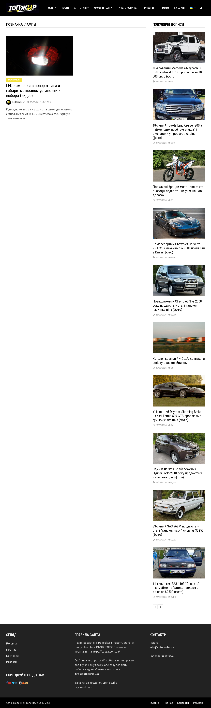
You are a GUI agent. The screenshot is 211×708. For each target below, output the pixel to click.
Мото (165, 7)
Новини (51, 7)
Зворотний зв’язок (162, 656)
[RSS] (23, 683)
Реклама (11, 662)
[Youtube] (10, 683)
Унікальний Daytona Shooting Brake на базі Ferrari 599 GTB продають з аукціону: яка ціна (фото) (177, 416)
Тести (65, 7)
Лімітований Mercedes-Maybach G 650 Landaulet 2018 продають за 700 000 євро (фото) (178, 72)
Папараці (179, 7)
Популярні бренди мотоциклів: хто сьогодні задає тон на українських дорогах (178, 191)
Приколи (148, 7)
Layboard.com (83, 687)
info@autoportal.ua (87, 674)
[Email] (26, 683)
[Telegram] (20, 683)
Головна (11, 643)
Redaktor (20, 102)
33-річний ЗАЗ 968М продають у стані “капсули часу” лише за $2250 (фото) (178, 530)
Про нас (11, 649)
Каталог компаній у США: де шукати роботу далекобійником (179, 361)
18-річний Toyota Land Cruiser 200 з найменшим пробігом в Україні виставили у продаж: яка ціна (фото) (177, 131)
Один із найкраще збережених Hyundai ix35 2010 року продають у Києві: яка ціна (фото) (177, 473)
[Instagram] (17, 683)
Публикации (13, 80)
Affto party (81, 7)
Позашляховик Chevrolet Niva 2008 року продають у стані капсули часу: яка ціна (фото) (177, 305)
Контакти (12, 655)
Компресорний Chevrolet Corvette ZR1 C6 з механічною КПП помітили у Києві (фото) (179, 248)
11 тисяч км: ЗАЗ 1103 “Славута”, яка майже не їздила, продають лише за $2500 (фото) (176, 588)
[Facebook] (7, 683)
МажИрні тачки (103, 7)
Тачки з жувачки (127, 7)
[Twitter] (13, 683)
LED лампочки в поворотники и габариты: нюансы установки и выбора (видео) (33, 90)
